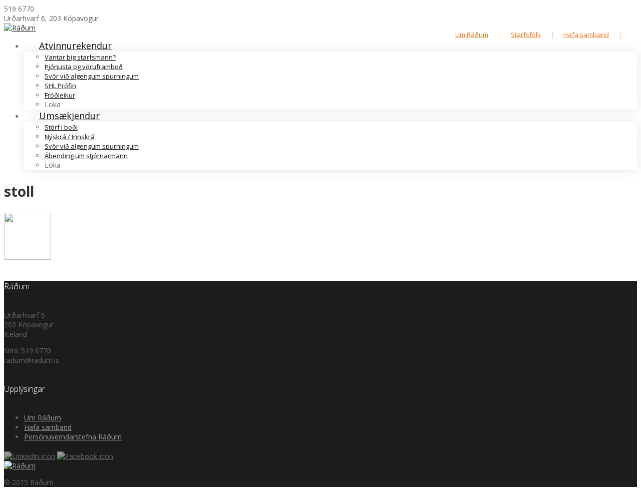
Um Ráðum (471, 34)
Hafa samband (586, 34)
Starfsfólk (526, 34)
